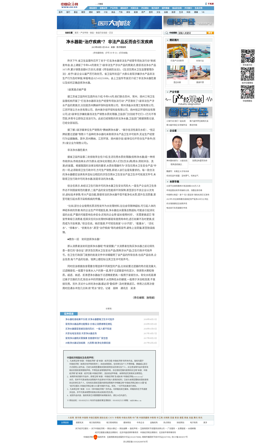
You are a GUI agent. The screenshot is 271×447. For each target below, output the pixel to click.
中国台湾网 (127, 418)
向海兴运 (200, 61)
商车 (128, 12)
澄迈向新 (177, 82)
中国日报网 (94, 418)
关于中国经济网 (97, 429)
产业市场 (114, 8)
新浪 (177, 418)
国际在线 (104, 418)
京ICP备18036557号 (180, 437)
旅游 (173, 12)
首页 (76, 33)
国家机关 (79, 423)
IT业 (106, 12)
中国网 (85, 418)
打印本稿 (123, 53)
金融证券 (103, 8)
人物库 (100, 4)
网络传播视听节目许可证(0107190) (156, 437)
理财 (91, 12)
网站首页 (93, 8)
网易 (186, 418)
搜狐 (182, 418)
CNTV (111, 418)
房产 (143, 12)
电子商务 (194, 423)
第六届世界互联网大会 (199, 121)
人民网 (71, 418)
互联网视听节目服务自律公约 (152, 429)
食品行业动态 (101, 33)
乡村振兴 (188, 8)
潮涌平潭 (200, 82)
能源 (136, 12)
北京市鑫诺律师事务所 (129, 432)
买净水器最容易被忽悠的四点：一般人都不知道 (88, 329)
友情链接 (181, 429)
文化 (158, 12)
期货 (83, 12)
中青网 (118, 418)
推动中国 (193, 125)
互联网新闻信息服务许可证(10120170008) (124, 437)
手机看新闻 (98, 53)
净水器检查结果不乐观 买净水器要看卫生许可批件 (89, 319)
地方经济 (155, 8)
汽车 (121, 12)
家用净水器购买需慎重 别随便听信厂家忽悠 (86, 338)
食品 (113, 12)
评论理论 (145, 8)
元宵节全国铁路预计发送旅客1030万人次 (183, 186)
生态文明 (198, 8)
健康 (196, 12)
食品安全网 (177, 8)
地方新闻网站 (112, 423)
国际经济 (124, 8)
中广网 (135, 418)
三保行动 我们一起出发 (176, 121)
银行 (68, 12)
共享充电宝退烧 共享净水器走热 (81, 333)
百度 (172, 418)
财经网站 (180, 423)
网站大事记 (112, 429)
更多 (205, 423)
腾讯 (196, 418)
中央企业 (140, 423)
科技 (188, 12)
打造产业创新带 (177, 61)
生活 (181, 12)
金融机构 (154, 423)
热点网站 (167, 423)
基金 (76, 12)
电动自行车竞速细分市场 (176, 208)
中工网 (160, 418)
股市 (61, 12)
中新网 (153, 418)
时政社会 (134, 8)
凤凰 (191, 418)
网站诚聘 (123, 429)
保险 (98, 12)
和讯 (200, 418)
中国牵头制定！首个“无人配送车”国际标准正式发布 (187, 195)
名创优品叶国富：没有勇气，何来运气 (182, 176)
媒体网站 (127, 423)
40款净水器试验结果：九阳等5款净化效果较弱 (87, 343)
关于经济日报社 (81, 429)
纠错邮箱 (192, 429)
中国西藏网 (144, 418)
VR (203, 12)
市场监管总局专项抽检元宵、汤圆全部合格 (184, 190)
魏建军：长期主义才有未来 (177, 171)
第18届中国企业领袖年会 (176, 125)
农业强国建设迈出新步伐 (176, 204)
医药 (151, 12)
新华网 (78, 418)
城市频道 (165, 8)
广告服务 (171, 429)
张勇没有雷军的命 (199, 161)
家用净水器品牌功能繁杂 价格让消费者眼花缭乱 (88, 324)
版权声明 (133, 429)
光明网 (166, 418)
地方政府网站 (95, 423)
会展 (166, 12)
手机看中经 (247, 65)
